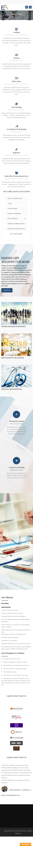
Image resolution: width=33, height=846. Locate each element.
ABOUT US (7, 290)
